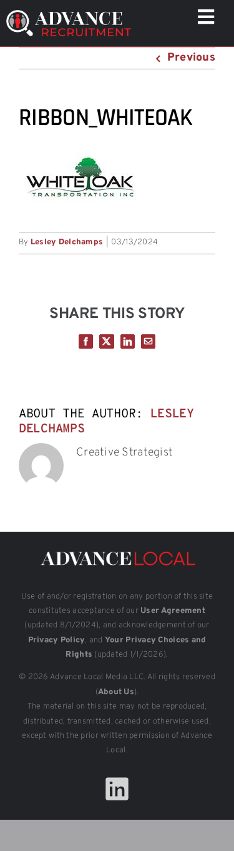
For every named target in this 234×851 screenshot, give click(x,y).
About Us (116, 692)
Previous (191, 58)
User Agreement (172, 611)
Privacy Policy (56, 640)
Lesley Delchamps (67, 242)
